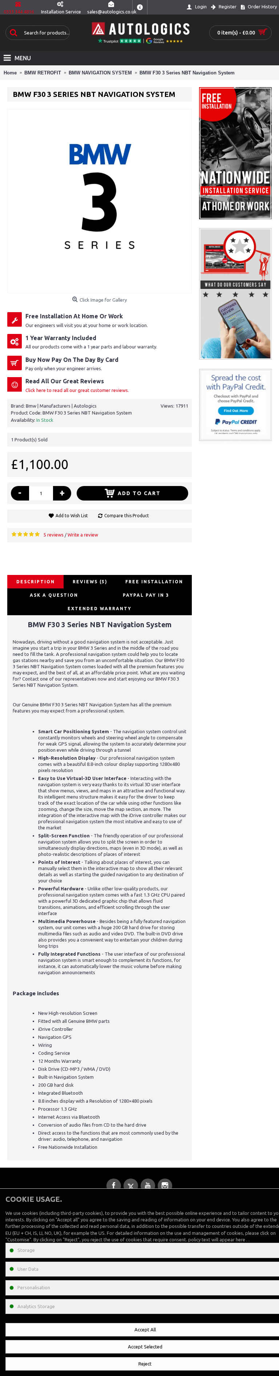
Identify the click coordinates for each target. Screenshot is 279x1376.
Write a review (83, 534)
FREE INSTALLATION (154, 581)
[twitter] (131, 1186)
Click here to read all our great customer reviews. (77, 390)
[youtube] (148, 1186)
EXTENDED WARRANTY (100, 608)
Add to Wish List (72, 515)
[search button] (12, 32)
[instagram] (165, 1186)
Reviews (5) (90, 581)
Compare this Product (126, 515)
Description (35, 581)
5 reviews (54, 534)
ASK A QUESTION (54, 595)
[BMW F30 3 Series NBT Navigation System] (99, 201)
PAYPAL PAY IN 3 (146, 595)
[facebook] (113, 1186)
